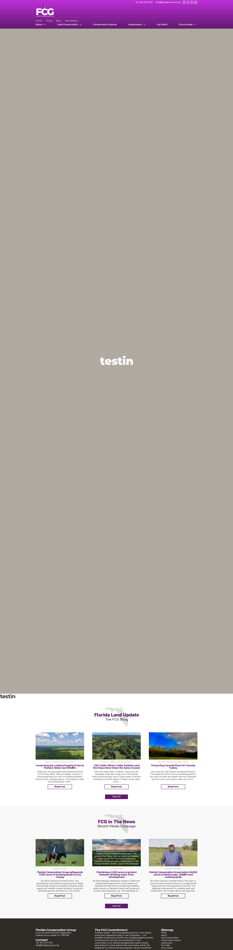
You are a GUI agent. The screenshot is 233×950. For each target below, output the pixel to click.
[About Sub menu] (45, 25)
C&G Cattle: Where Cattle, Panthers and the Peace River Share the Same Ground (116, 766)
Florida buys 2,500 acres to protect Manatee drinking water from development (117, 875)
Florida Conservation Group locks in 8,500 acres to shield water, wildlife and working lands (173, 875)
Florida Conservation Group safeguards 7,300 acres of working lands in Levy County (60, 875)
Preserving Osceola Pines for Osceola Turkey (173, 766)
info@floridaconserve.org (168, 2)
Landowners (135, 24)
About (39, 24)
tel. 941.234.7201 (144, 2)
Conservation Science (105, 24)
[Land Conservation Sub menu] (80, 25)
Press (49, 21)
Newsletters (71, 21)
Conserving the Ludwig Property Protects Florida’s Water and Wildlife (60, 766)
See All (116, 796)
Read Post (59, 786)
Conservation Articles (67, 762)
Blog (58, 21)
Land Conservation (67, 24)
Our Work (162, 24)
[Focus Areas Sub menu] (195, 25)
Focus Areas (186, 24)
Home (39, 21)
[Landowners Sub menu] (144, 25)
